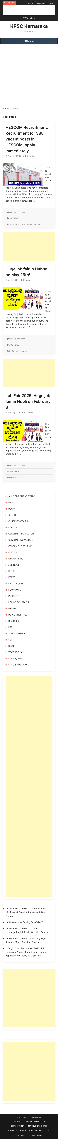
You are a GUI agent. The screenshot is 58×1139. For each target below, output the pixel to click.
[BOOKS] (35, 10)
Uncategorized (15, 658)
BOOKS (12, 508)
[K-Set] (43, 10)
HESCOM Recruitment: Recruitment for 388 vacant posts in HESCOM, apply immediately (27, 139)
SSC (10, 639)
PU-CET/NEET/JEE (17, 614)
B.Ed (10, 502)
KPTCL (11, 571)
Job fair (24, 351)
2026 (11, 224)
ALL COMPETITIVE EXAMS (21, 496)
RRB (10, 627)
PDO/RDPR (13, 596)
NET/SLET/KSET (16, 583)
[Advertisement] (29, 75)
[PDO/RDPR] (31, 10)
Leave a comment (17, 212)
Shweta (30, 156)
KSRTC (11, 577)
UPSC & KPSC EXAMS (19, 664)
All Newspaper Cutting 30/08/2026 (25, 922)
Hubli (26, 224)
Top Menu (30, 18)
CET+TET (13, 515)
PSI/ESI (12, 608)
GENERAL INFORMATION (21, 533)
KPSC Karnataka (29, 26)
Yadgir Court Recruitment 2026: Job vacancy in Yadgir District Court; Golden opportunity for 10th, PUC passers (26, 952)
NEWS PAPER (15, 589)
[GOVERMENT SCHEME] (27, 10)
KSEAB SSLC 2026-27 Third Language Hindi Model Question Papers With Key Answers (26, 912)
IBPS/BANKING (15, 558)
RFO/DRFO (13, 621)
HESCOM (19, 224)
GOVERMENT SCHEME (20, 546)
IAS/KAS (12, 552)
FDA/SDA (13, 527)
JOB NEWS (14, 218)
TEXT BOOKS (15, 652)
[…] (34, 200)
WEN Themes (36, 1135)
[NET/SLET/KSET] (23, 10)
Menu (30, 41)
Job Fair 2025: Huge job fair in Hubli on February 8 (28, 401)
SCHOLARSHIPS (16, 633)
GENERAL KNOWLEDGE (20, 540)
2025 (11, 351)
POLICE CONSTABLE (19, 602)
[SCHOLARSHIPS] (39, 10)
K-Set (48, 1130)
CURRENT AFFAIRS (18, 521)
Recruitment (35, 224)
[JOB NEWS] (15, 10)
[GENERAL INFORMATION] (19, 10)
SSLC (11, 646)
